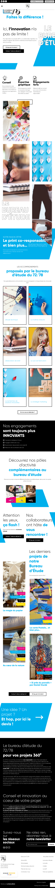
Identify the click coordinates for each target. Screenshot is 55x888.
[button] (2, 6)
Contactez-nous (25, 871)
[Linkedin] (2, 1)
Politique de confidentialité (41, 885)
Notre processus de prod (27, 866)
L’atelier (45, 866)
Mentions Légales (41, 882)
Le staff (45, 869)
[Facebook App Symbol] (6, 1)
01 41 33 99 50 (4, 867)
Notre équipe (24, 863)
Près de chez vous (25, 869)
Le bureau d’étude (47, 860)
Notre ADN (24, 860)
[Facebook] (9, 847)
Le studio (45, 863)
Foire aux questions (48, 871)
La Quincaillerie (11, 884)
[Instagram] (4, 1)
